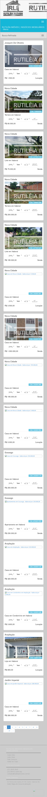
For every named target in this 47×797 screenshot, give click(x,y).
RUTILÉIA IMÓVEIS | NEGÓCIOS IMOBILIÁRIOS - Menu (23, 28)
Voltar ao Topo (12, 761)
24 (9, 731)
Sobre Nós (11, 755)
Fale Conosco (12, 759)
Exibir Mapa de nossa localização (19, 784)
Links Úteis (11, 757)
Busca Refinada (9, 35)
